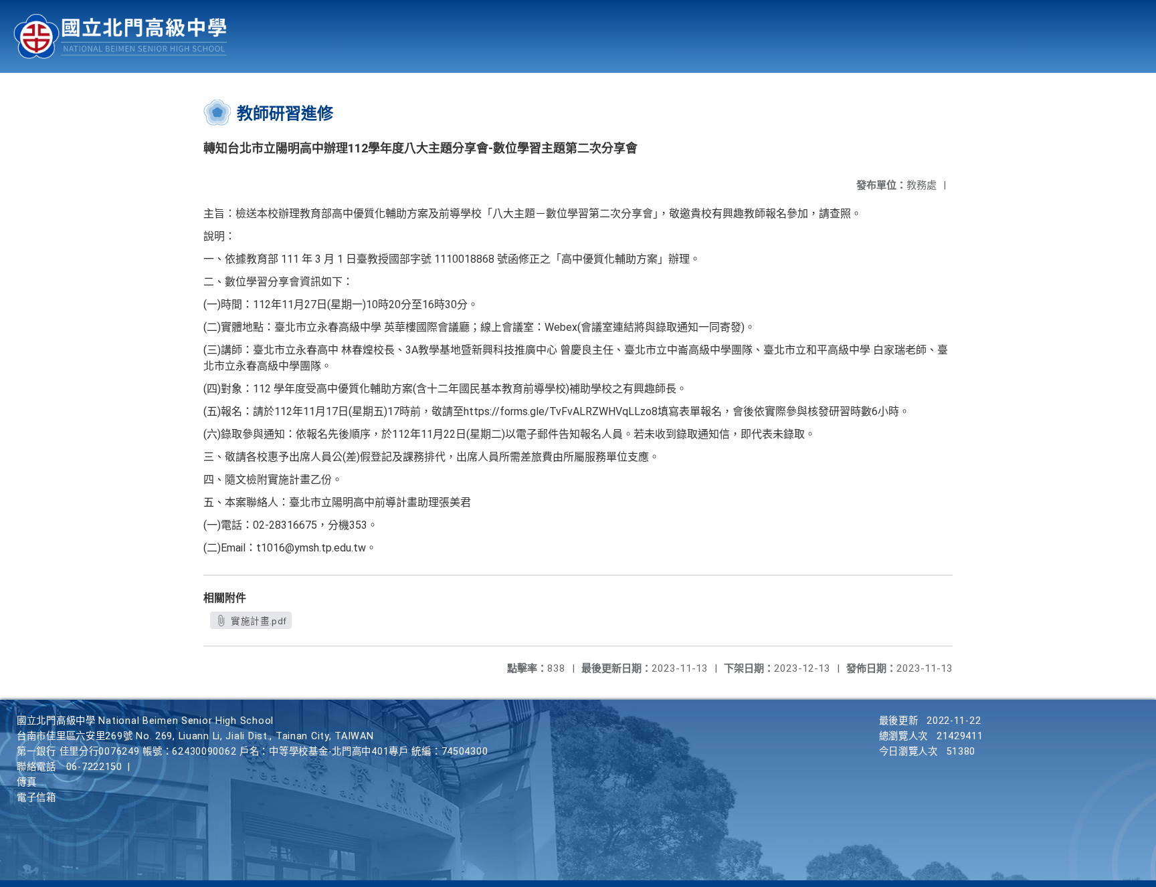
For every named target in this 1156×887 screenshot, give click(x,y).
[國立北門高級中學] (120, 36)
